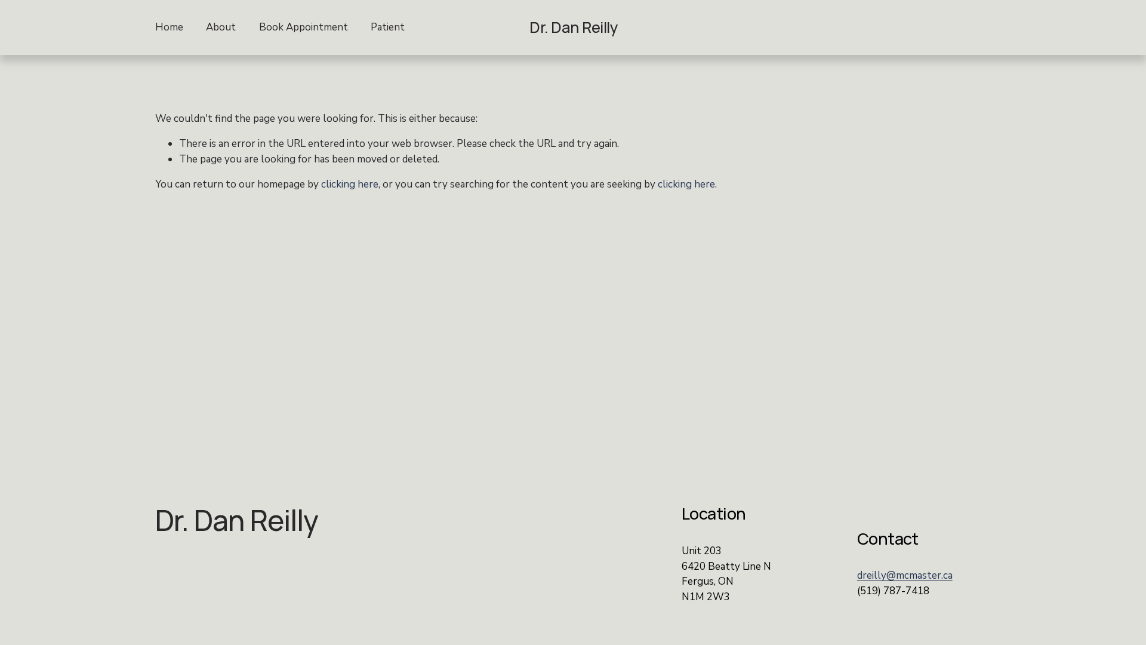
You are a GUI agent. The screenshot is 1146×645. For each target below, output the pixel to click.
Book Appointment (303, 27)
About (221, 27)
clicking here (349, 184)
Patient (388, 27)
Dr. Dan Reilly (573, 27)
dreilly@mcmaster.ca (905, 575)
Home (169, 27)
